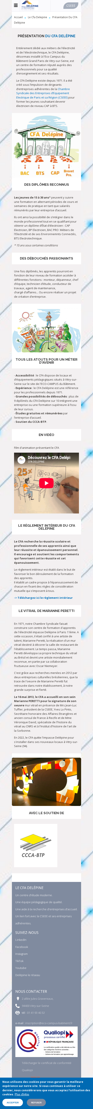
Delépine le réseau (27, 975)
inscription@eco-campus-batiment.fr (48, 1023)
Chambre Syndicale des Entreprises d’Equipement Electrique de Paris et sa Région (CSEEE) (43, 93)
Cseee (70, 5)
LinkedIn (20, 940)
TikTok (19, 961)
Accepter (13, 1102)
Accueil (18, 17)
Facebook (21, 947)
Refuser (36, 1102)
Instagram (21, 954)
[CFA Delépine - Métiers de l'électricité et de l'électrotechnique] (29, 9)
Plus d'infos (22, 1094)
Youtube (20, 968)
